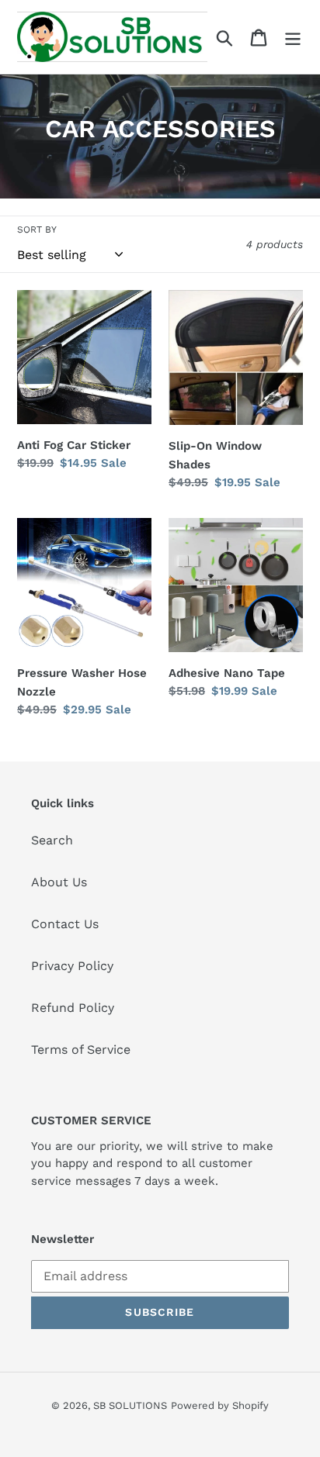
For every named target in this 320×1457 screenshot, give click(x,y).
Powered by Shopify (220, 1405)
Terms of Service (80, 1049)
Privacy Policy (72, 965)
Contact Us (65, 924)
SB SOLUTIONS (130, 1405)
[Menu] (293, 36)
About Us (59, 882)
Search (52, 840)
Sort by (37, 229)
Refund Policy (72, 1007)
